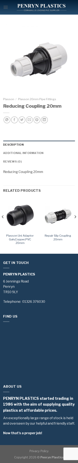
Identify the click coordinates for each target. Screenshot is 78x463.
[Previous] (3, 225)
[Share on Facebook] (14, 119)
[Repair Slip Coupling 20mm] (58, 214)
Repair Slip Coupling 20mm (58, 237)
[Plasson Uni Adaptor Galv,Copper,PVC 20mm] (20, 214)
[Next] (75, 225)
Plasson (8, 99)
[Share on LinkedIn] (44, 119)
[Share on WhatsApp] (7, 119)
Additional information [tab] (23, 153)
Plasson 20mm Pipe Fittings (37, 99)
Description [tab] (13, 144)
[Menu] (5, 7)
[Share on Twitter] (22, 119)
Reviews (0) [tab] (12, 161)
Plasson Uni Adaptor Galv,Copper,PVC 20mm (20, 239)
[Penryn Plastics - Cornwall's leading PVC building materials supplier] (41, 7)
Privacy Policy (39, 451)
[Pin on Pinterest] (36, 119)
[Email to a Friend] (29, 119)
